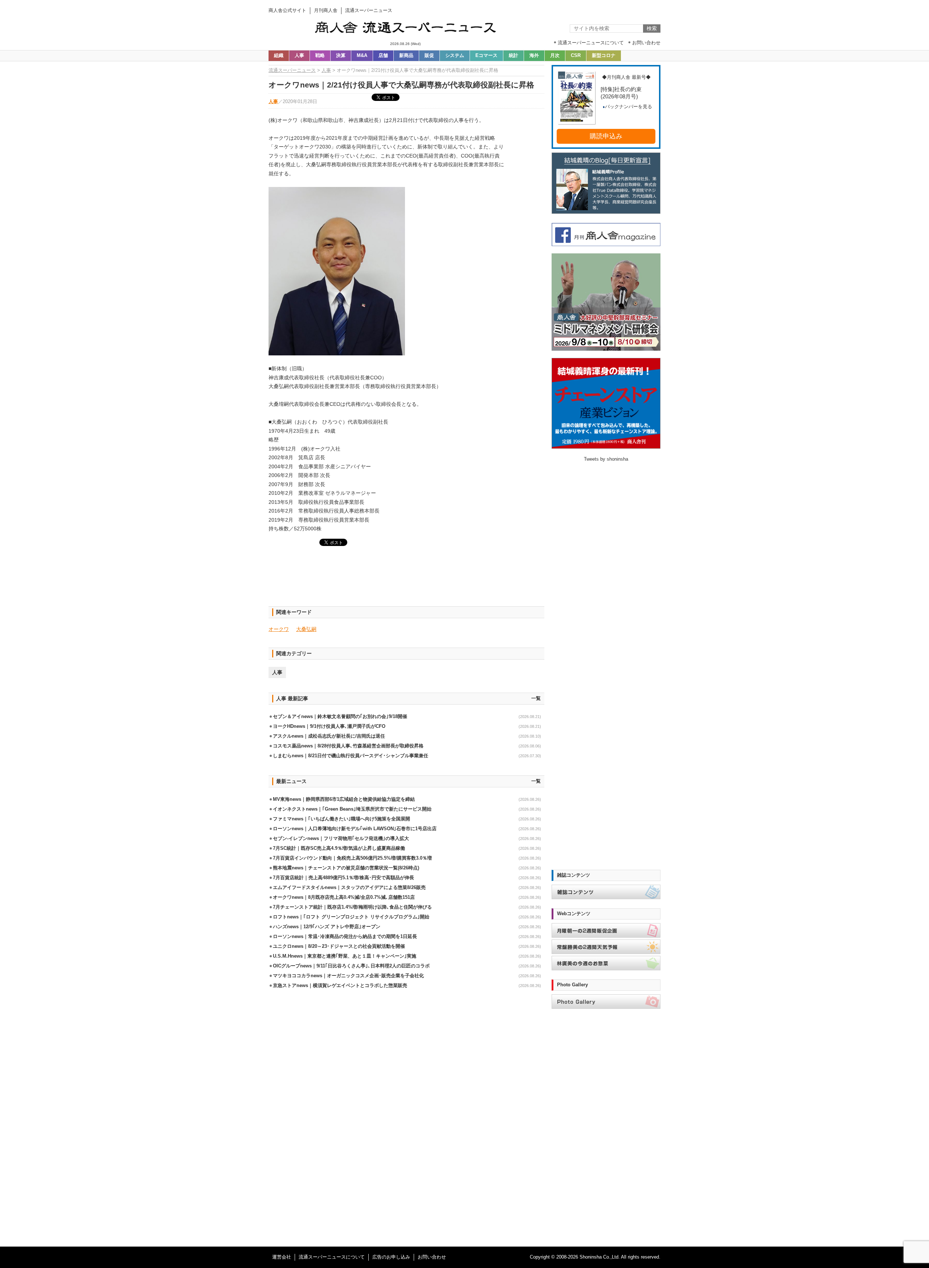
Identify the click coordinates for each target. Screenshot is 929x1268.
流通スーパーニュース (292, 70)
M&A (362, 55)
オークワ (279, 629)
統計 (513, 55)
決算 (340, 55)
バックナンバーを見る (628, 106)
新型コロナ (603, 55)
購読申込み (606, 136)
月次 (555, 55)
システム (454, 55)
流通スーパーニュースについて (332, 1257)
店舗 (383, 55)
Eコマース (486, 55)
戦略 (320, 55)
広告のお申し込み (391, 1257)
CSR (576, 55)
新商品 (406, 55)
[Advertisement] (406, 580)
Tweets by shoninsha (606, 459)
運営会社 (281, 1257)
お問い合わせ (432, 1257)
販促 (429, 55)
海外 (534, 55)
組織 (278, 55)
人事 (299, 55)
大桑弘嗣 (306, 629)
